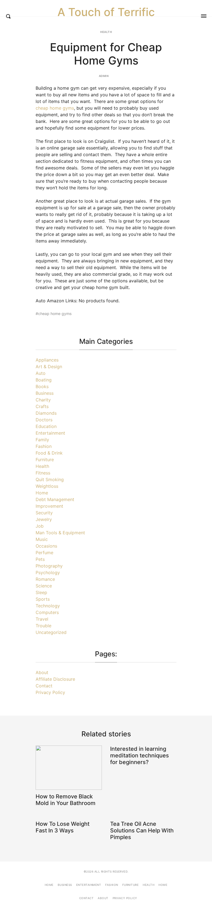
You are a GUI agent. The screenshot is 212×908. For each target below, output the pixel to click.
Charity (43, 400)
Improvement (49, 506)
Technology (48, 605)
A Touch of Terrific (106, 12)
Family (42, 439)
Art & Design (49, 366)
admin (104, 76)
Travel (42, 619)
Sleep (41, 592)
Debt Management (55, 499)
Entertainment (50, 433)
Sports (43, 599)
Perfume (44, 552)
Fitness (43, 473)
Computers (47, 612)
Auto (41, 373)
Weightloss (47, 486)
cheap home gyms (55, 108)
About (42, 672)
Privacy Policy (50, 692)
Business (45, 393)
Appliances (47, 360)
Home (42, 493)
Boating (44, 380)
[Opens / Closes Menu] (203, 16)
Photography (49, 566)
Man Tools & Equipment (60, 532)
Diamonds (46, 413)
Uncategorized (51, 632)
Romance (45, 579)
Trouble (43, 625)
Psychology (48, 572)
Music (42, 539)
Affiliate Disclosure (55, 679)
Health (106, 31)
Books (42, 386)
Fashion (44, 446)
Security (44, 512)
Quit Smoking (50, 479)
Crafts (42, 406)
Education (46, 426)
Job (40, 526)
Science (44, 586)
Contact (44, 685)
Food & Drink (49, 453)
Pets (40, 559)
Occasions (46, 546)
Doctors (44, 419)
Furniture (45, 459)
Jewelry (44, 519)
